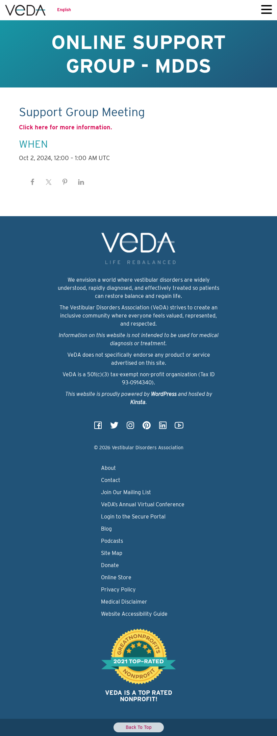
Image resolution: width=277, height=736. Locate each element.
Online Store (116, 577)
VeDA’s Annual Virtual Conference (142, 504)
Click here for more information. (65, 127)
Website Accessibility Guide (134, 614)
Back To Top (139, 727)
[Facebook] (98, 427)
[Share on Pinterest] (65, 182)
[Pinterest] (146, 427)
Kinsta (138, 402)
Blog (106, 529)
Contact (110, 480)
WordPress (164, 394)
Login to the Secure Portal (133, 516)
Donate (110, 565)
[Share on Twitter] (49, 182)
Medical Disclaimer (124, 602)
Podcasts (112, 541)
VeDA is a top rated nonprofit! (138, 696)
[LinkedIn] (162, 427)
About (108, 468)
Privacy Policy (118, 589)
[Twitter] (114, 427)
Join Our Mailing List (126, 492)
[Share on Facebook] (32, 182)
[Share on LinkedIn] (81, 182)
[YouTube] (179, 427)
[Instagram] (130, 427)
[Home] (25, 10)
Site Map (111, 553)
